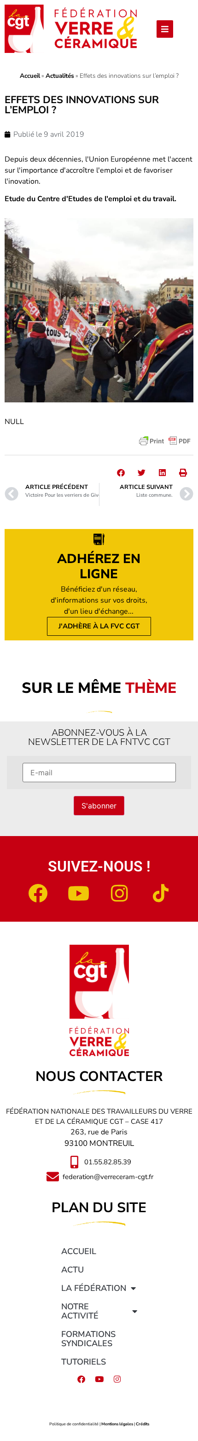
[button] (121, 472)
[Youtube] (78, 893)
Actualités (60, 75)
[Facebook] (37, 893)
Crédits (142, 1424)
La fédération (93, 1288)
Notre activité (80, 1311)
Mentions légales (117, 1424)
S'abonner (99, 805)
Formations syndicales (88, 1339)
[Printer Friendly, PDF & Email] (164, 441)
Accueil (30, 75)
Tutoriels (83, 1361)
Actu (72, 1269)
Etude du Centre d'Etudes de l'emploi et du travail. (90, 199)
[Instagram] (119, 893)
